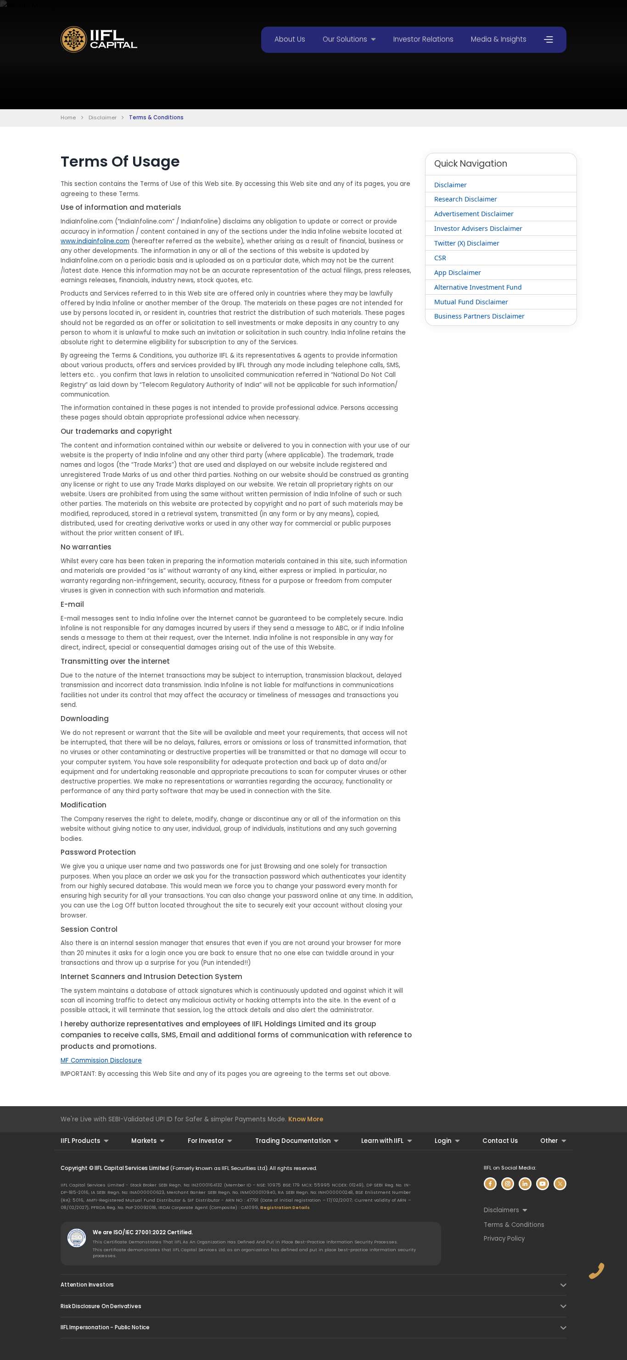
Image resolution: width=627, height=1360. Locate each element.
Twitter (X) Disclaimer (466, 243)
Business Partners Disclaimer (479, 316)
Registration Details (285, 1207)
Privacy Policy (504, 1238)
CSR (440, 257)
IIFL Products (80, 1140)
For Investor (206, 1140)
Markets (144, 1140)
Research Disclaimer (465, 199)
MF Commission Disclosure (101, 1060)
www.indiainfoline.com (95, 241)
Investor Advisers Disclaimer (478, 228)
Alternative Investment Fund (478, 287)
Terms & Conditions (514, 1224)
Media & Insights (498, 39)
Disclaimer (103, 117)
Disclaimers (501, 1210)
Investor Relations (423, 39)
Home (68, 117)
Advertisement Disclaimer (474, 213)
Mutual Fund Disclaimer (471, 301)
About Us (289, 39)
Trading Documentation (292, 1140)
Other (549, 1140)
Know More (305, 1119)
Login (443, 1140)
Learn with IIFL (382, 1140)
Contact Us (500, 1140)
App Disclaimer (457, 272)
